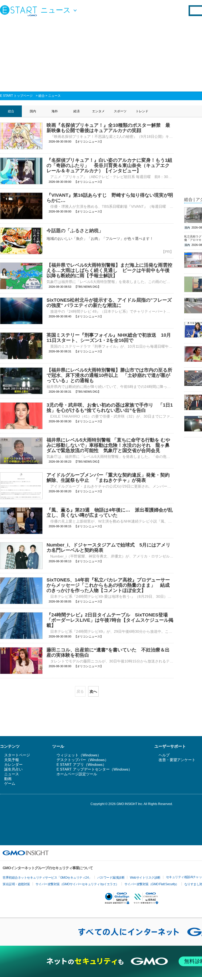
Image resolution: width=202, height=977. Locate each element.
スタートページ (17, 755)
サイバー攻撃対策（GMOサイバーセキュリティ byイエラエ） (77, 884)
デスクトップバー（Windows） (82, 760)
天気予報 (11, 760)
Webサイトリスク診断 (145, 877)
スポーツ (120, 111)
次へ (93, 691)
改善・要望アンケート (177, 760)
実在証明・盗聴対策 (16, 884)
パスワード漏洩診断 (111, 877)
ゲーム (9, 783)
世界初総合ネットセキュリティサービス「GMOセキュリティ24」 (47, 877)
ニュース (54, 96)
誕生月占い (13, 769)
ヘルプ (164, 755)
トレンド (142, 111)
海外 (55, 111)
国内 (33, 111)
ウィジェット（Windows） (79, 755)
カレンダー (13, 764)
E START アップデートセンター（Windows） (94, 769)
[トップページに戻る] (19, 10)
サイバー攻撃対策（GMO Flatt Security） (151, 884)
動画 (8, 779)
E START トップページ (16, 96)
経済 (76, 111)
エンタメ (98, 111)
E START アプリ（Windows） (81, 764)
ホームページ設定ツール (77, 774)
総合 (41, 96)
